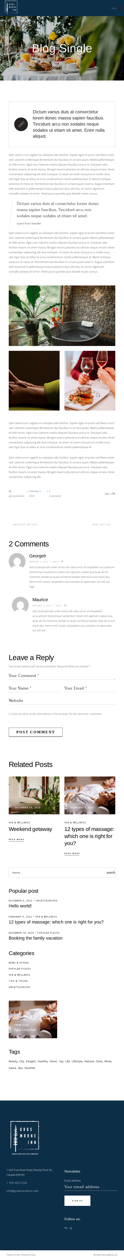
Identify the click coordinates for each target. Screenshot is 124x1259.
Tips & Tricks (18, 980)
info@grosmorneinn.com (22, 1191)
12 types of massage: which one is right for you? (56, 922)
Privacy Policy (29, 1254)
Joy (107, 493)
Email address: (72, 1180)
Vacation (29, 1068)
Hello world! (20, 906)
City (21, 1061)
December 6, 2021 (21, 900)
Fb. (66, 1228)
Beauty (13, 1061)
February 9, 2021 (83, 807)
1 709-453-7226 (16, 1183)
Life (113, 493)
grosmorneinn (16, 495)
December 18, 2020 (28, 807)
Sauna (12, 1068)
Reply (56, 561)
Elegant (31, 1061)
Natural (89, 1061)
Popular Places (48, 932)
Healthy (43, 1061)
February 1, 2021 (38, 561)
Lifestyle (77, 1061)
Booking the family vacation (35, 938)
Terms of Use (13, 1254)
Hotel (53, 1061)
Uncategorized (46, 900)
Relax (107, 1061)
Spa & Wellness (19, 822)
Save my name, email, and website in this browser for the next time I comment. (57, 714)
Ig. (71, 1228)
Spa (20, 1068)
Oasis (99, 1061)
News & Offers (19, 962)
